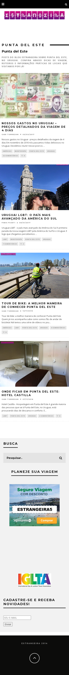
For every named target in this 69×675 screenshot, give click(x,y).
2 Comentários (46, 416)
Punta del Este (36, 151)
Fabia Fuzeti (8, 223)
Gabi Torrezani (10, 134)
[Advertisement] (34, 29)
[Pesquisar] (66, 4)
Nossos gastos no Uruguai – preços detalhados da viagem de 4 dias (34, 127)
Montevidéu (20, 151)
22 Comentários (10, 156)
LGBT (5, 239)
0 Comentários (58, 328)
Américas (7, 151)
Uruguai (51, 151)
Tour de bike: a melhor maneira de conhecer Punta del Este (32, 305)
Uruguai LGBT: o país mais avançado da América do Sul (29, 216)
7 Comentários (10, 244)
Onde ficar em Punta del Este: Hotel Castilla (30, 393)
